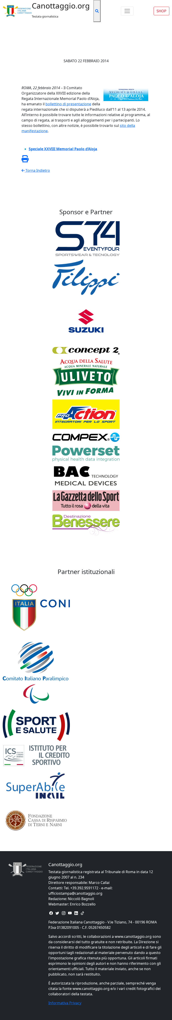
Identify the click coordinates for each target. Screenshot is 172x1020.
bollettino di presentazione (68, 104)
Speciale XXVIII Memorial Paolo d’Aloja (63, 148)
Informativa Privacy (64, 1002)
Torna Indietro (37, 170)
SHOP (161, 11)
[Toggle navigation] (127, 11)
